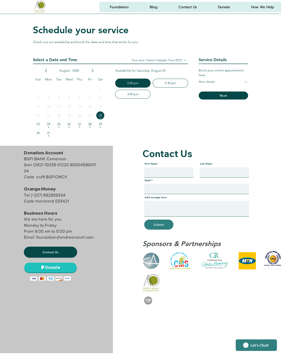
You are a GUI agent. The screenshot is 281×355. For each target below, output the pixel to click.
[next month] (92, 70)
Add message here (156, 197)
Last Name (206, 163)
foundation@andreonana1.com (65, 237)
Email (148, 180)
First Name (151, 163)
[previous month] (46, 70)
